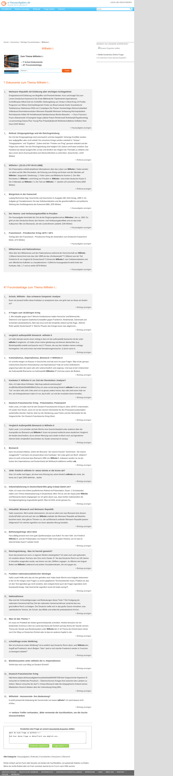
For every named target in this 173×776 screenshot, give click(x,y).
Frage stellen (49, 9)
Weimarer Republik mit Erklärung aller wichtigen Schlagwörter (40, 92)
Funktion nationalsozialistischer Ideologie (30, 574)
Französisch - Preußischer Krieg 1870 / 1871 (31, 233)
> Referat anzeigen (83, 160)
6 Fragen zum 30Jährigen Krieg (24, 313)
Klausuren (56, 757)
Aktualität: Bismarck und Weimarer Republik (31, 509)
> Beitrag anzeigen (83, 307)
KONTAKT (120, 772)
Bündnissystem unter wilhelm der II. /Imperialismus (34, 661)
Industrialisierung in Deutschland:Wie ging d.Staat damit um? (40, 487)
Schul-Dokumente (34, 62)
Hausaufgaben (23, 757)
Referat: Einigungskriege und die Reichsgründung (34, 133)
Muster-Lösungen (22, 9)
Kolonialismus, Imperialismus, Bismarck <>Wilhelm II (35, 358)
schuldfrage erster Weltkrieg (23, 641)
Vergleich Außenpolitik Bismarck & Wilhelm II (31, 425)
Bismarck (13, 448)
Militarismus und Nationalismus (25, 249)
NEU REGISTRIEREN (124, 2)
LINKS (100, 772)
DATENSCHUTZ (47, 772)
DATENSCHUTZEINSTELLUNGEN (69, 772)
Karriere (61, 9)
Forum (56, 766)
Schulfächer (6, 9)
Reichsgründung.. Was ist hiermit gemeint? (30, 551)
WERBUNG (15, 774)
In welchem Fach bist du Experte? (112, 58)
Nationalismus (16, 596)
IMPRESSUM (90, 772)
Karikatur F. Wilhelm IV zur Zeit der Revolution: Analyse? (37, 380)
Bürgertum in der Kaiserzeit (23, 194)
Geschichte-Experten (58, 729)
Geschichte (14, 42)
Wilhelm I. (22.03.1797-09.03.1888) (26, 165)
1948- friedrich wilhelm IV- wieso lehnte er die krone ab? (37, 470)
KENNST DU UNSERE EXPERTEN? (112, 44)
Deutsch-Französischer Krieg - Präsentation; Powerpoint (37, 403)
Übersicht (66, 757)
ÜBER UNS (109, 772)
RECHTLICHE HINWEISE (28, 772)
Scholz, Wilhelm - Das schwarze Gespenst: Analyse (34, 296)
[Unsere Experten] (109, 48)
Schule (6, 42)
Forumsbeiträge (34, 65)
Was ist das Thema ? (19, 619)
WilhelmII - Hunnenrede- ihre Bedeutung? (29, 696)
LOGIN (112, 2)
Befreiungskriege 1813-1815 (23, 532)
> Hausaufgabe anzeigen (80, 128)
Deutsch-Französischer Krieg (23, 674)
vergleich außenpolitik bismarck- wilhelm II (30, 335)
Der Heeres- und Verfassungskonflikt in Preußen (33, 213)
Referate (36, 9)
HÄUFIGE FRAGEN (9, 772)
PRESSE (5, 774)
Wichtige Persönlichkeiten (30, 42)
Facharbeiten (45, 757)
